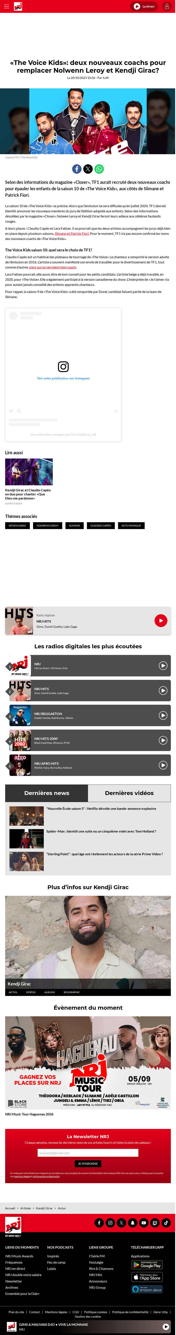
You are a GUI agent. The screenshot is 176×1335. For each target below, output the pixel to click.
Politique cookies (95, 1312)
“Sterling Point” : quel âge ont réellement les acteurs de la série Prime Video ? (104, 854)
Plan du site (16, 1312)
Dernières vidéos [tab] (129, 793)
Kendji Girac (19, 983)
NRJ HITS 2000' (46, 738)
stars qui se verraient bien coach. (53, 267)
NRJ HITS (43, 621)
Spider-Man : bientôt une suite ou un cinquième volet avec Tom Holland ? (101, 831)
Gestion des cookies (88, 1316)
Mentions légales (56, 1312)
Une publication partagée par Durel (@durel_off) (63, 434)
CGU (76, 1312)
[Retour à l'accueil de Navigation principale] (18, 6)
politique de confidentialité (46, 1176)
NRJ (37, 664)
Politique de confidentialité (130, 1312)
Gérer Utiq (160, 1312)
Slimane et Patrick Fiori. (72, 233)
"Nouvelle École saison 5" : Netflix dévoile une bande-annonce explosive (101, 808)
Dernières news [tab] (46, 793)
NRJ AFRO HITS (46, 763)
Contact (34, 1312)
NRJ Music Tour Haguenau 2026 (29, 1114)
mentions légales (22, 1176)
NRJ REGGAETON (48, 714)
